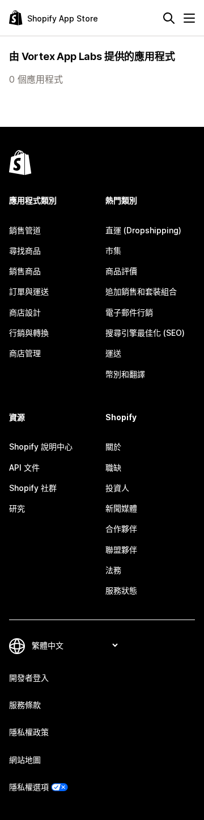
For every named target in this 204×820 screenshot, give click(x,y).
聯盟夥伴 (121, 549)
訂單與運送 (29, 291)
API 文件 (24, 467)
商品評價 (121, 271)
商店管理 (25, 353)
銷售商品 (25, 271)
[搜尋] (169, 18)
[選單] (189, 18)
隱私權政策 (29, 732)
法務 (113, 570)
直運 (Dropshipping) (143, 230)
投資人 (117, 488)
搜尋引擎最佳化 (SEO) (145, 333)
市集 (113, 250)
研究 (17, 508)
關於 (113, 446)
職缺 (113, 467)
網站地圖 (25, 760)
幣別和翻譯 (125, 374)
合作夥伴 (121, 528)
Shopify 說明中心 (41, 446)
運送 (113, 353)
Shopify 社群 (33, 488)
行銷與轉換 (29, 333)
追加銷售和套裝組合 (141, 291)
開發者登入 (29, 677)
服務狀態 (121, 590)
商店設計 (25, 312)
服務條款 (25, 705)
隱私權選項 (29, 787)
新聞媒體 (121, 508)
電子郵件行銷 (129, 312)
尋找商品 (25, 250)
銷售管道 (25, 230)
